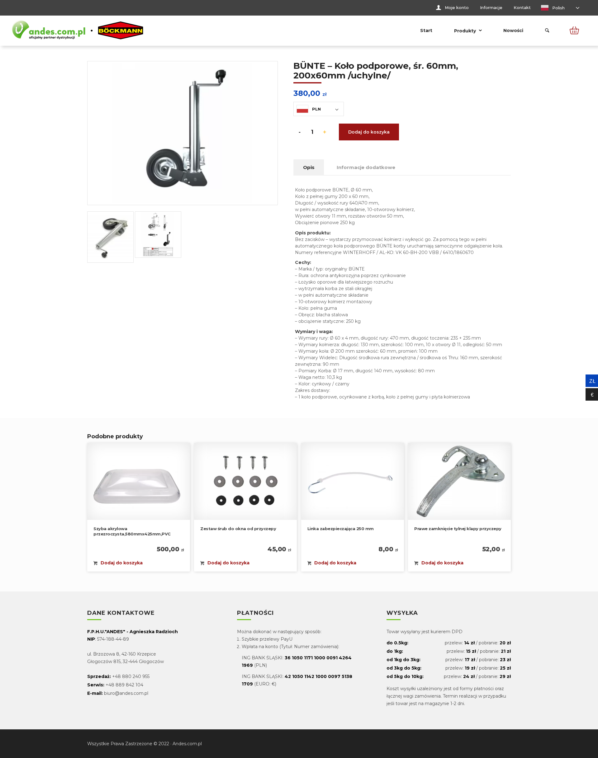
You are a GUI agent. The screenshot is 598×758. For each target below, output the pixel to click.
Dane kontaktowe (121, 613)
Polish (558, 7)
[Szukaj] (547, 30)
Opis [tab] (309, 167)
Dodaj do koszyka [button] (121, 562)
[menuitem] (452, 8)
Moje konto (457, 7)
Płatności (255, 613)
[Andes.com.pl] (78, 30)
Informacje (491, 7)
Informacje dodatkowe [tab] (366, 167)
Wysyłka (402, 613)
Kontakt (522, 7)
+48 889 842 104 (124, 685)
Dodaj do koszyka (369, 132)
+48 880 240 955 (131, 676)
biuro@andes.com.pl (126, 693)
